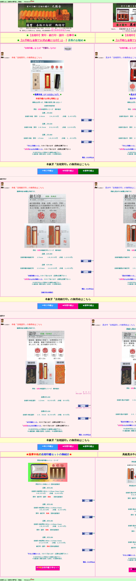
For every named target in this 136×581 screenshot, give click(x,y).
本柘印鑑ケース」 (34, 275)
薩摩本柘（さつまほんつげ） (47, 94)
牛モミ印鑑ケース (34, 145)
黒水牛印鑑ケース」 (129, 275)
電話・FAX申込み (88, 157)
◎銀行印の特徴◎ (47, 292)
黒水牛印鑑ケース (127, 422)
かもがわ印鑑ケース (34, 149)
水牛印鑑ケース (32, 422)
